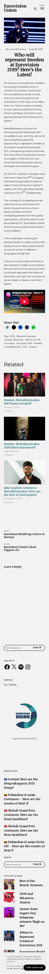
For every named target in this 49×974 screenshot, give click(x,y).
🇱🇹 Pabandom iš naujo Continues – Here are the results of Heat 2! (22, 799)
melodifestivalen (12, 347)
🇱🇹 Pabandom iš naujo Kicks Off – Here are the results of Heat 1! (24, 846)
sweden (33, 347)
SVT (25, 347)
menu (42, 5)
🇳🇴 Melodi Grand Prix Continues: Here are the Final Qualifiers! (21, 815)
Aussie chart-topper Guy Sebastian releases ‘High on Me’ (32, 917)
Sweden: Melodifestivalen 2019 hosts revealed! (21, 401)
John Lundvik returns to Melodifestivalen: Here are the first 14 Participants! (22, 491)
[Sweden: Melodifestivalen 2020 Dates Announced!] (24, 428)
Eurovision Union (15, 8)
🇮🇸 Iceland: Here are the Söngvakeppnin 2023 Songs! (21, 783)
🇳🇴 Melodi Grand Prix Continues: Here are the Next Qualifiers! (21, 830)
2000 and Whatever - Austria (28, 898)
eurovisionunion (18, 49)
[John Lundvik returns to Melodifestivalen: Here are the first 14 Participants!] (24, 472)
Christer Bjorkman (13, 339)
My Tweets (10, 684)
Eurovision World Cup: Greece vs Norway (24, 536)
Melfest (38, 343)
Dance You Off (32, 339)
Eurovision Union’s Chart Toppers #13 (20, 549)
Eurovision (9, 343)
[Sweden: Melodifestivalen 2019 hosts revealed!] (24, 384)
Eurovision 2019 (24, 343)
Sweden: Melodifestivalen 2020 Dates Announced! (21, 445)
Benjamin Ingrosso (26, 336)
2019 (12, 336)
